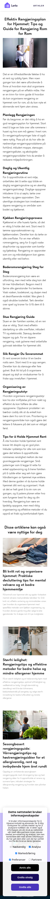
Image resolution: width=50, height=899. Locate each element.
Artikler (38, 6)
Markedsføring (26, 853)
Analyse (36, 846)
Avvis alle (25, 867)
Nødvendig (19, 846)
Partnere (37, 859)
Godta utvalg (25, 877)
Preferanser (18, 859)
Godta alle (25, 887)
